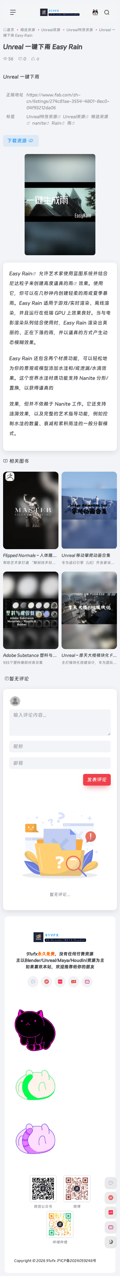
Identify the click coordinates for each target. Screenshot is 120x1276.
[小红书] (60, 981)
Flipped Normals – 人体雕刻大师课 (36, 555)
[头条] (73, 981)
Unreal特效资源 (79, 30)
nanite (39, 123)
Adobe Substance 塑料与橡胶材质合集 (40, 655)
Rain (56, 123)
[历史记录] (95, 12)
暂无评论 (19, 679)
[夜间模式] (111, 1242)
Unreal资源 (50, 30)
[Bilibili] (87, 981)
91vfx (51, 1260)
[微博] (46, 981)
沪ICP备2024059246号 (76, 1260)
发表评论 (97, 780)
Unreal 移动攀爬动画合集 (86, 555)
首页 (10, 30)
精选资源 (27, 30)
